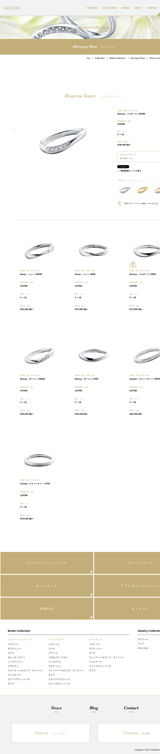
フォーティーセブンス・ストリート (25, 670)
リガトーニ (13, 644)
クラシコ (52, 653)
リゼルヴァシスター (58, 657)
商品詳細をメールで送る (131, 171)
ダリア (11, 683)
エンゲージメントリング (47, 562)
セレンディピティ (16, 657)
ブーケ (11, 653)
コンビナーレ (14, 675)
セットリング (47, 585)
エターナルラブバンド (59, 679)
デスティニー (14, 648)
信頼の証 (47, 608)
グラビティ (13, 666)
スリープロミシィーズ (19, 679)
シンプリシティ (15, 661)
